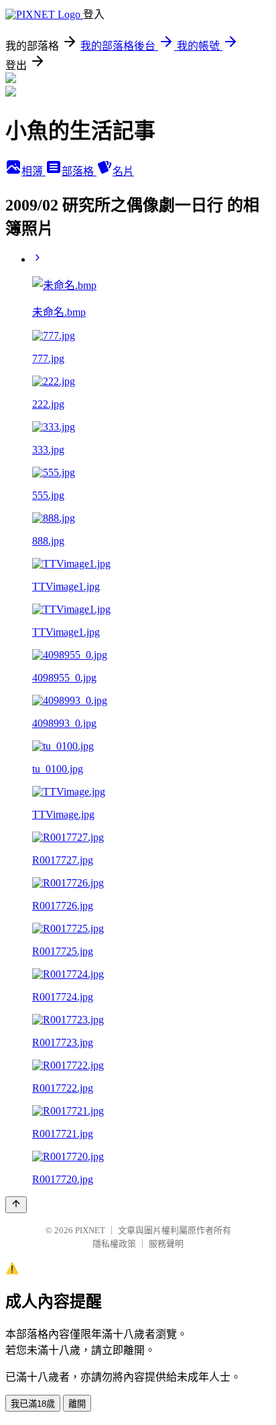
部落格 (79, 171)
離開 (77, 1404)
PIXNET (90, 1230)
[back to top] (16, 1204)
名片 (123, 171)
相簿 (33, 171)
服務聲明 (166, 1244)
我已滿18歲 (33, 1404)
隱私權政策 (114, 1244)
